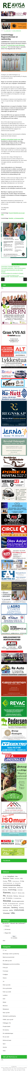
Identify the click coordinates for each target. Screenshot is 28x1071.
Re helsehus (9, 898)
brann (12, 878)
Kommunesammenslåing (12, 275)
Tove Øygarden (14, 276)
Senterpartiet (21, 903)
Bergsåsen (10, 876)
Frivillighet (5, 974)
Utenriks (5, 1047)
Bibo (16, 876)
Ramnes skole (21, 892)
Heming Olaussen (15, 881)
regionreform (5, 276)
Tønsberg (14, 907)
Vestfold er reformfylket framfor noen (11, 139)
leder (4, 998)
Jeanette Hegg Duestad (7, 883)
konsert (5, 887)
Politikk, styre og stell (19, 264)
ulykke (11, 910)
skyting (4, 905)
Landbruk (5, 995)
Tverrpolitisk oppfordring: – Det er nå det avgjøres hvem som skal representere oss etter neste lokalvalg (13, 270)
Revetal (7, 901)
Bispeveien (6, 878)
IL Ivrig (22, 881)
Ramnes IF (14, 892)
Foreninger (5, 971)
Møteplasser (6, 1009)
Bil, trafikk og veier (7, 960)
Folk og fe (5, 967)
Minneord (5, 1005)
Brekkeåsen (17, 878)
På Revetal (7, 929)
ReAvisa (15, 896)
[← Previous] (3, 279)
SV (19, 905)
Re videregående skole (13, 903)
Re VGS (5, 903)
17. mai (4, 876)
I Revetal (7, 926)
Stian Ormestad (16, 30)
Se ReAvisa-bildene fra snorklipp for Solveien (12, 273)
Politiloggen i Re (7, 1023)
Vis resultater (14, 938)
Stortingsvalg (15, 905)
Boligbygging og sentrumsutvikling (11, 964)
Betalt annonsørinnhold (8, 957)
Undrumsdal (19, 910)
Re (4, 896)
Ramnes (6, 892)
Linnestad (20, 889)
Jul (13, 883)
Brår (21, 878)
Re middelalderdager (17, 898)
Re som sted (6, 1036)
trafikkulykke (6, 907)
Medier (4, 1002)
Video (4, 1050)
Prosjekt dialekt (6, 1026)
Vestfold (21, 276)
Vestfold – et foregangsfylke (16, 218)
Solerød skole (9, 905)
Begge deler (8, 933)
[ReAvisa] (14, 8)
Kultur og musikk (7, 991)
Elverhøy (5, 881)
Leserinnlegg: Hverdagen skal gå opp (10, 266)
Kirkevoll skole (18, 883)
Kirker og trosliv (6, 984)
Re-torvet (9, 896)
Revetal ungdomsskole (18, 901)
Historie (5, 978)
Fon (9, 881)
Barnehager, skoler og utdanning (11, 953)
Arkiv (4, 940)
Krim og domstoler (7, 988)
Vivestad (6, 913)
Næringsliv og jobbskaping (9, 1016)
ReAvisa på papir (7, 1040)
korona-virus (12, 887)
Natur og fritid (6, 1012)
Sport (4, 1043)
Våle (13, 913)
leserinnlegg (12, 890)
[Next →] (25, 279)
